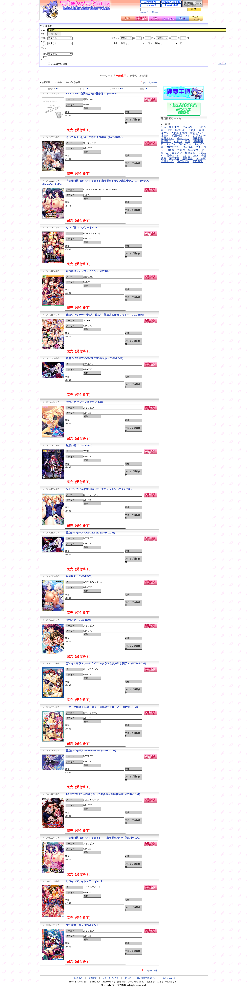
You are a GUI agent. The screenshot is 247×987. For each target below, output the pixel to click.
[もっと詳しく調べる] (149, 12)
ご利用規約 (77, 978)
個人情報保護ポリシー (147, 978)
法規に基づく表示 (110, 978)
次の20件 (153, 82)
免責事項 (92, 978)
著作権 (128, 978)
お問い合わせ (169, 978)
